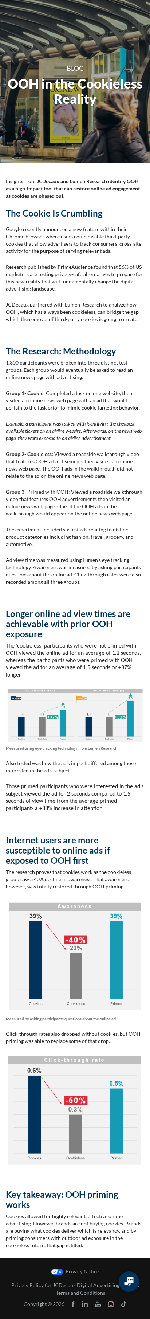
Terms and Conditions (80, 1293)
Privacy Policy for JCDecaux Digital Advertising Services (75, 1285)
